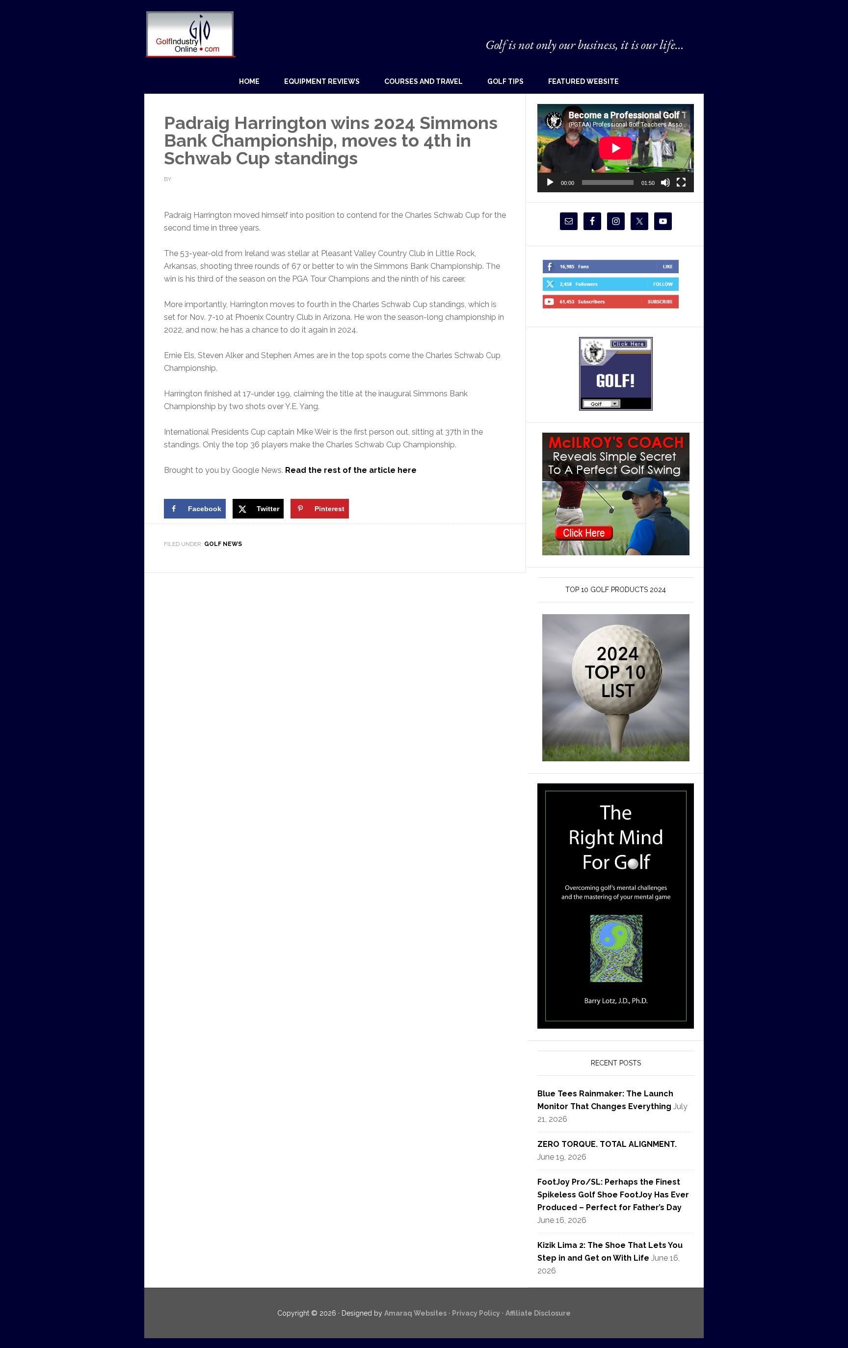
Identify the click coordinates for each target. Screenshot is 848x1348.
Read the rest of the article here (351, 470)
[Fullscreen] (681, 182)
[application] (615, 148)
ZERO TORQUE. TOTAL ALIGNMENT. (607, 1144)
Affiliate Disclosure (538, 1313)
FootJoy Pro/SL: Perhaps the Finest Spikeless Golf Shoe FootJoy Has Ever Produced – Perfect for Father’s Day (613, 1194)
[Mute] (665, 182)
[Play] (550, 182)
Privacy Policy (476, 1313)
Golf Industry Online (190, 33)
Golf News (223, 544)
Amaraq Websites (415, 1313)
